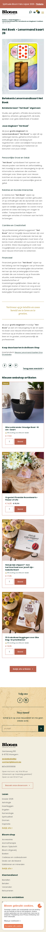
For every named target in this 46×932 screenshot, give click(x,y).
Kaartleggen (14, 20)
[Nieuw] (23, 422)
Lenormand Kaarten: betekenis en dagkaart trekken (22, 21)
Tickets (39, 4)
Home (4, 20)
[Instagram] (26, 700)
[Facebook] (19, 700)
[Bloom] (9, 12)
